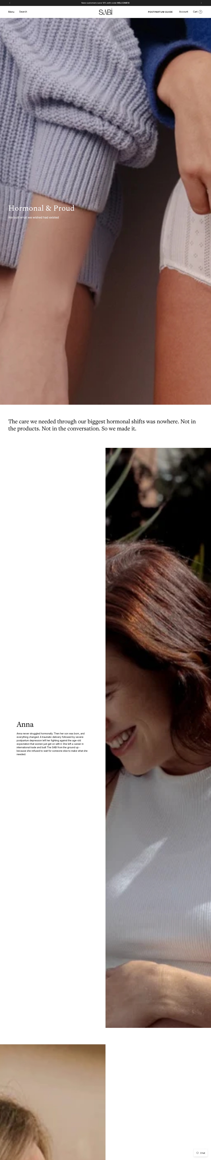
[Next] (201, 2)
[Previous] (9, 2)
